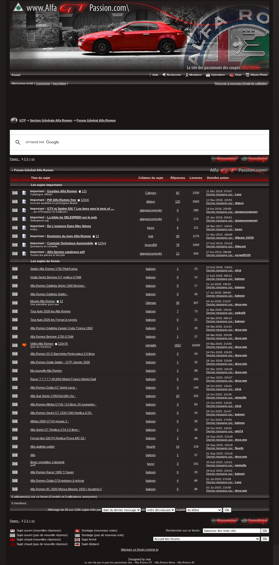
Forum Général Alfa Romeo (96, 120)
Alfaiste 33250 (244, 237)
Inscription (59, 83)
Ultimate (150, 302)
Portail (16, 75)
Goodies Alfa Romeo (62, 191)
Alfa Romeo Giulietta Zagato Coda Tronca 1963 (61, 328)
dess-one (241, 304)
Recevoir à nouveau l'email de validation (241, 83)
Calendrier (218, 74)
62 (177, 192)
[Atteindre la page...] (79, 199)
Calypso (150, 192)
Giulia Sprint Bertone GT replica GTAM (55, 277)
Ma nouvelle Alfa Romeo (46, 370)
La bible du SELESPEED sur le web (72, 217)
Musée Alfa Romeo (42, 301)
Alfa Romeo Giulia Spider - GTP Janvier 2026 (60, 362)
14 (177, 446)
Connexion (43, 83)
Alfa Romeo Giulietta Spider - (49, 294)
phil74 (239, 431)
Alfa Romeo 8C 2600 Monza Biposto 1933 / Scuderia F (66, 489)
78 (177, 244)
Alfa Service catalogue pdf (66, 252)
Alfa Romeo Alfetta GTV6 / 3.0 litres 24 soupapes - (63, 404)
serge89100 (243, 255)
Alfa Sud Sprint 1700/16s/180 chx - (53, 396)
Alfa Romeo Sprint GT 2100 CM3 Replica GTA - (61, 412)
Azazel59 (151, 244)
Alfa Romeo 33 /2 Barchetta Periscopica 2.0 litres (62, 353)
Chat (238, 74)
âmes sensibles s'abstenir (47, 462)
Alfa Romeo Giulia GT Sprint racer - (53, 387)
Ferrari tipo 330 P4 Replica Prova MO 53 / (58, 438)
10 (177, 396)
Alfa (32, 455)
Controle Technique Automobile (70, 243)
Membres (195, 74)
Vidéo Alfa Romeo (41, 343)
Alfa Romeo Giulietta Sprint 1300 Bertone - (58, 285)
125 (177, 201)
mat (150, 236)
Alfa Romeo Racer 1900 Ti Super (52, 472)
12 (177, 253)
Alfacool (240, 246)
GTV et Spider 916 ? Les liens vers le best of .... (80, 208)
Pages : (15, 159)
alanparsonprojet (151, 210)
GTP (22, 120)
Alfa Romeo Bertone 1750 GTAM (51, 336)
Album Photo (258, 74)
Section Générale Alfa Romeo (51, 120)
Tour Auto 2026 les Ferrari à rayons (53, 319)
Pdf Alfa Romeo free (61, 199)
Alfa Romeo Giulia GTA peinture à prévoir (57, 480)
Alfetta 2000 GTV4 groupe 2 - (49, 421)
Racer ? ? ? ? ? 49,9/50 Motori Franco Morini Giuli (63, 379)
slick (238, 270)
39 (177, 302)
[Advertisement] (139, 102)
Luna (238, 194)
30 (177, 236)
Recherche (174, 74)
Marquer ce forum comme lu (139, 549)
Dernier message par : (220, 194)
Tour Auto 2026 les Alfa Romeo (50, 311)
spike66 (240, 312)
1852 (177, 345)
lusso (150, 227)
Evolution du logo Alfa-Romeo (69, 236)
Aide (155, 74)
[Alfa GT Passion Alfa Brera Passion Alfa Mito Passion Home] (139, 35)
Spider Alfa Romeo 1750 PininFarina (53, 268)
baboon (151, 268)
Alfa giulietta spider (42, 446)
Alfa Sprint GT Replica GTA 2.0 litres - (55, 429)
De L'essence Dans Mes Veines (69, 226)
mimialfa (150, 345)
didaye (150, 201)
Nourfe (150, 446)
